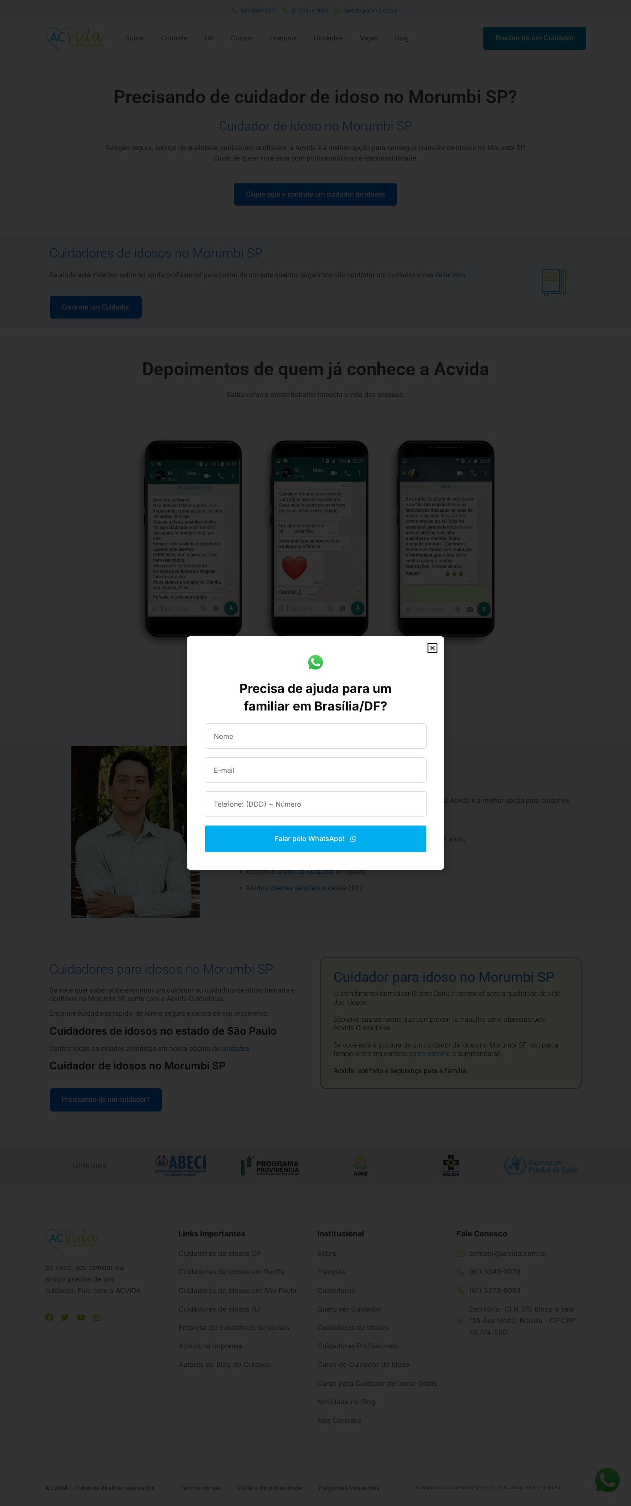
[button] (432, 648)
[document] (315, 753)
